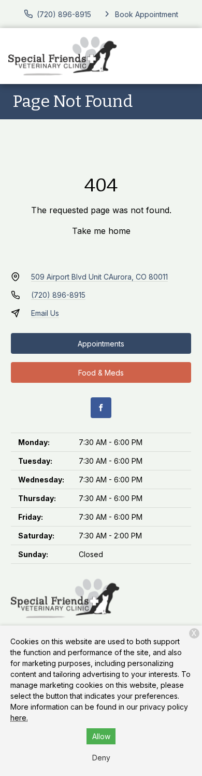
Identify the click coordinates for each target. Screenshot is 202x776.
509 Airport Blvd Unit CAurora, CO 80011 (99, 276)
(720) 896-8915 (58, 294)
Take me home (101, 231)
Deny (101, 757)
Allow (101, 736)
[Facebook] (101, 407)
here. (19, 717)
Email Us (45, 313)
